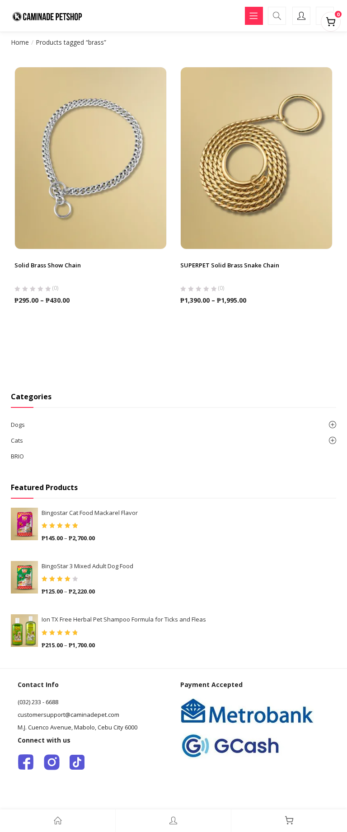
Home (20, 42)
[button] (331, 20)
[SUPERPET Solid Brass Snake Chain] (256, 157)
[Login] (173, 820)
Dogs (18, 425)
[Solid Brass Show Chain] (90, 157)
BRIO (17, 456)
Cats (17, 440)
